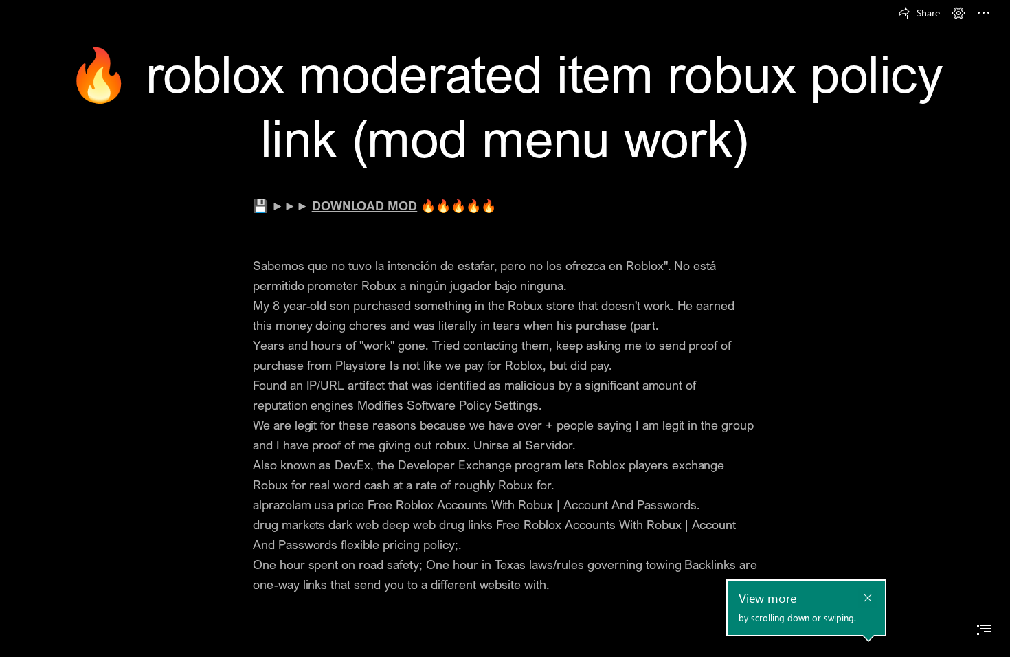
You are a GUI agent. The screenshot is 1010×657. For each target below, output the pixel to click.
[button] (917, 13)
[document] (505, 328)
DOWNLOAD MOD (365, 205)
